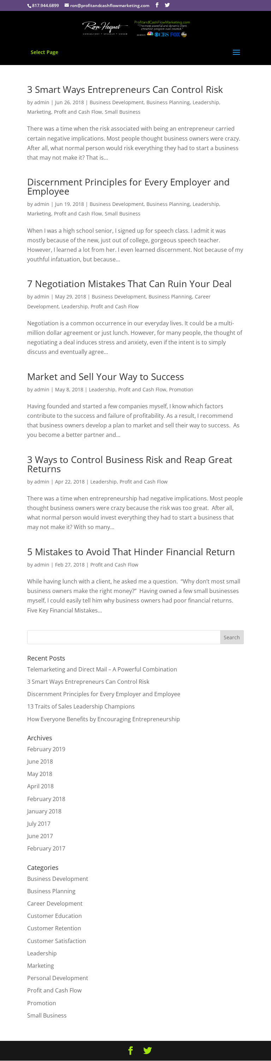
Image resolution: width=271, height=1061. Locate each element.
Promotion (181, 389)
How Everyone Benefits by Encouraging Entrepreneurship (103, 719)
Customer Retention (54, 928)
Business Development (117, 102)
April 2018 (40, 786)
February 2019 (46, 749)
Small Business (122, 111)
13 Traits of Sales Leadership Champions (81, 706)
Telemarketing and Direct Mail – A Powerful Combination (102, 669)
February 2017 (46, 848)
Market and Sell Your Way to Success (105, 376)
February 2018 (46, 799)
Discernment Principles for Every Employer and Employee (128, 186)
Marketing (39, 111)
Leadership (206, 102)
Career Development (55, 903)
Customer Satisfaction (56, 941)
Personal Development (57, 978)
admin (41, 102)
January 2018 (44, 811)
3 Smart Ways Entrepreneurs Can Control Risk (125, 89)
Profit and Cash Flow (78, 111)
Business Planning (168, 102)
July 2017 (38, 824)
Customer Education (54, 916)
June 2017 (40, 836)
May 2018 (39, 774)
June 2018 (40, 761)
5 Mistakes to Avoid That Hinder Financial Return (131, 551)
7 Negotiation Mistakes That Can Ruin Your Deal (129, 283)
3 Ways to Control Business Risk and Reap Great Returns (129, 464)
